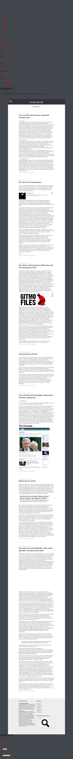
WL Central (39, 712)
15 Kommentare (31, 385)
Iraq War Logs (35, 561)
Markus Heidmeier (24, 172)
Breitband (20, 721)
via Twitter (34, 290)
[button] (2, 10)
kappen (26, 528)
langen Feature (44, 369)
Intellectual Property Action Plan (26, 160)
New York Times (41, 563)
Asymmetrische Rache (28, 354)
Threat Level (39, 708)
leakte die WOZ (30, 154)
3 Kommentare (31, 538)
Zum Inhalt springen (4, 0)
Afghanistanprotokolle (24, 561)
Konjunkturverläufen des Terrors (30, 321)
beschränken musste (23, 146)
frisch (41, 169)
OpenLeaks (21, 290)
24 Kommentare (31, 344)
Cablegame (37, 610)
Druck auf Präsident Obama (27, 281)
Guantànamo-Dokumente (32, 273)
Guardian (38, 490)
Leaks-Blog (36, 102)
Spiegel (32, 564)
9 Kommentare (31, 690)
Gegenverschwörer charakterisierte (28, 669)
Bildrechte (5, 749)
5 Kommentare (31, 172)
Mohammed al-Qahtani (47, 218)
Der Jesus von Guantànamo (30, 182)
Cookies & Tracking (6, 755)
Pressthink (39, 707)
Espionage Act (39, 526)
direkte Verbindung (25, 493)
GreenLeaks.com (46, 141)
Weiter (21, 469)
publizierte (45, 169)
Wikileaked (39, 711)
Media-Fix (39, 703)
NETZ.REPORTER (29, 717)
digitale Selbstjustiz (32, 676)
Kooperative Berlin (22, 714)
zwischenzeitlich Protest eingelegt (27, 520)
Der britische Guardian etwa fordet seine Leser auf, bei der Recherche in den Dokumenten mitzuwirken (36, 600)
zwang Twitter (34, 528)
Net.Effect (39, 704)
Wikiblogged (39, 710)
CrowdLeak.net (43, 606)
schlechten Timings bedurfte (38, 316)
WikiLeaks (38, 270)
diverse (38, 169)
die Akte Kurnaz (41, 214)
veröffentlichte (46, 136)
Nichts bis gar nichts (27, 481)
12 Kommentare (31, 471)
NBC (43, 490)
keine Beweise (49, 492)
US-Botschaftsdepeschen (48, 561)
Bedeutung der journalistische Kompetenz (43, 416)
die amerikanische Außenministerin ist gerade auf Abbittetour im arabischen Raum (36, 594)
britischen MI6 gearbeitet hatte (43, 314)
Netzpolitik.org (40, 706)
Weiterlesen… (21, 710)
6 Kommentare (31, 255)
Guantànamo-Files (49, 207)
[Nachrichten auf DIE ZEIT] (6, 89)
